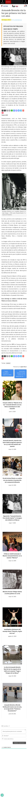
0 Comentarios (17, 20)
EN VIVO (8, 2)
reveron (8, 363)
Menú (2, 3)
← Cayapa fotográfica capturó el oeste (7, 373)
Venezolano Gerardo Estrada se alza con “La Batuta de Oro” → (20, 374)
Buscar (25, 3)
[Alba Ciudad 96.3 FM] (14, 6)
